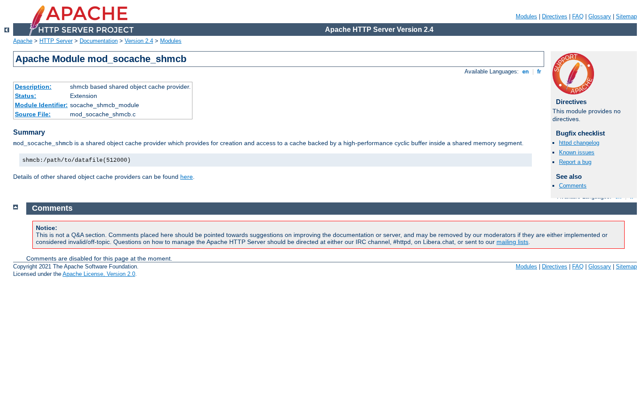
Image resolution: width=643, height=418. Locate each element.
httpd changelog (579, 142)
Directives (554, 16)
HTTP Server (56, 41)
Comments (573, 185)
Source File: (33, 114)
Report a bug (575, 162)
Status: (25, 95)
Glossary (599, 16)
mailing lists (512, 241)
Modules (526, 16)
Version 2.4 (139, 41)
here (186, 176)
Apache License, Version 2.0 (99, 274)
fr (539, 71)
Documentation (99, 41)
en (526, 71)
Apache (22, 41)
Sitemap (626, 16)
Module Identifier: (41, 104)
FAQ (578, 16)
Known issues (576, 152)
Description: (33, 86)
